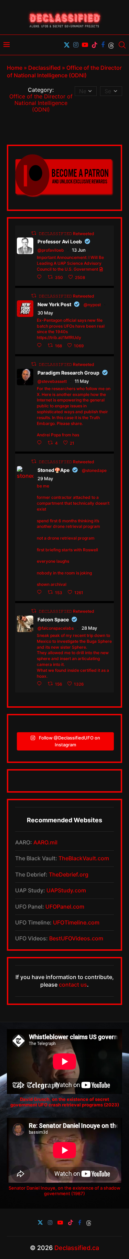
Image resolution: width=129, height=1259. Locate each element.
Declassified (44, 67)
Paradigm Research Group (68, 373)
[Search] (122, 45)
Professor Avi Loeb (59, 241)
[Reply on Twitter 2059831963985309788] (40, 683)
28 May (89, 628)
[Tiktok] (95, 45)
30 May (45, 313)
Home (14, 67)
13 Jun (79, 250)
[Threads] (111, 45)
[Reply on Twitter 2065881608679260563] (40, 277)
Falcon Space (53, 619)
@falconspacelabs (55, 628)
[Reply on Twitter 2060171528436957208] (40, 592)
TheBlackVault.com (83, 858)
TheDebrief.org (68, 874)
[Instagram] (75, 45)
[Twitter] (67, 45)
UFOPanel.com (64, 906)
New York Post (54, 304)
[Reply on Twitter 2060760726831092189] (40, 345)
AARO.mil (45, 842)
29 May (45, 478)
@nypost (92, 304)
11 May (82, 381)
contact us (73, 984)
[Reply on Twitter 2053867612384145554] (40, 442)
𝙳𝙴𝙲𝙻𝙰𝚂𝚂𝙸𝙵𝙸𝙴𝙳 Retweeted (66, 233)
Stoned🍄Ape (53, 470)
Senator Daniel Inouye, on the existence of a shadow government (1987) (64, 1190)
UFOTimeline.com (76, 922)
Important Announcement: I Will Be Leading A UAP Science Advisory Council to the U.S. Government (70, 263)
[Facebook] (103, 45)
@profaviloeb (50, 250)
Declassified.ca (76, 1247)
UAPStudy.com (66, 890)
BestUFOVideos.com (76, 938)
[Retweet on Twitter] (33, 233)
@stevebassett (52, 381)
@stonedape (94, 470)
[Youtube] (85, 45)
